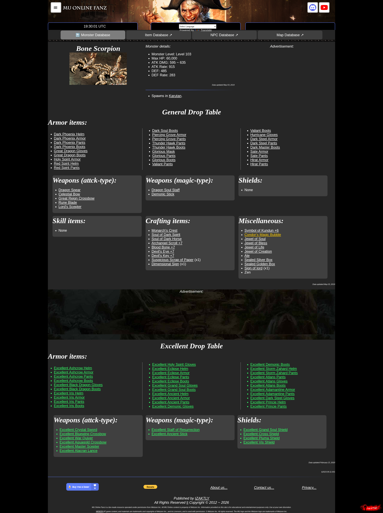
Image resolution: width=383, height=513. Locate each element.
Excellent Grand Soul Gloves (175, 385)
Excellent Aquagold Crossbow (83, 442)
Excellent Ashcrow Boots (73, 381)
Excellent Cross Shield (261, 434)
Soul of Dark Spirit (166, 235)
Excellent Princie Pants (268, 406)
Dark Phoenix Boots (69, 147)
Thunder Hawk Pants (168, 143)
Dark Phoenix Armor (70, 138)
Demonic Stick (163, 194)
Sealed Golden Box (259, 264)
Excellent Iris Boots (69, 406)
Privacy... (309, 487)
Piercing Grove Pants (169, 139)
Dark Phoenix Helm (69, 134)
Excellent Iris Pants (69, 401)
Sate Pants (259, 156)
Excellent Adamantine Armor (272, 390)
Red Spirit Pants (67, 168)
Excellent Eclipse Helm (170, 369)
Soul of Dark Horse (167, 239)
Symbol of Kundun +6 (261, 230)
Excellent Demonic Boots (270, 364)
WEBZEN (100, 511)
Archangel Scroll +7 (167, 243)
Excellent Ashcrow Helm (73, 368)
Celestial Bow (69, 194)
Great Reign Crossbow (76, 198)
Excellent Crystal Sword (78, 430)
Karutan (175, 96)
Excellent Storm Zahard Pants (274, 373)
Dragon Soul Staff (166, 190)
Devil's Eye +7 (163, 251)
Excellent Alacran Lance (78, 451)
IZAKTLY (202, 498)
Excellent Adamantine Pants (272, 394)
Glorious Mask (163, 151)
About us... (219, 487)
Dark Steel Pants (263, 143)
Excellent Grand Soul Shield (265, 430)
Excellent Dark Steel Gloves (272, 398)
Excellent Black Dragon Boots (77, 389)
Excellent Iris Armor (69, 397)
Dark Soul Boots (165, 130)
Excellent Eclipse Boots (170, 381)
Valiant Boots (260, 130)
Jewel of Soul (255, 239)
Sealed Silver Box (258, 260)
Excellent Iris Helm (68, 393)
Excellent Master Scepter (79, 446)
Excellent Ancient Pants (170, 402)
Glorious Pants (163, 156)
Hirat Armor (259, 160)
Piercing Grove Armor (169, 135)
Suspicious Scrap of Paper (172, 260)
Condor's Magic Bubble (262, 235)
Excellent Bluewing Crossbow (83, 434)
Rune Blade (67, 202)
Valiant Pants (162, 164)
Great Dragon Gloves (71, 151)
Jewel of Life (254, 247)
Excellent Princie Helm (268, 402)
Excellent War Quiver (76, 438)
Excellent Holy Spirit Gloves (174, 364)
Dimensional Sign (165, 264)
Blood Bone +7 (163, 247)
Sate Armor (259, 151)
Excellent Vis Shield (259, 442)
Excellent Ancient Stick (169, 434)
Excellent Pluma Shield (261, 438)
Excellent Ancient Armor (171, 398)
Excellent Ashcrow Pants (73, 376)
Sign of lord (253, 268)
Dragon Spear (69, 190)
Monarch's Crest (164, 230)
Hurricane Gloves (264, 135)
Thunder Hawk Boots (168, 147)
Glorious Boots (163, 160)
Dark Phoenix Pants (69, 142)
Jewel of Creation (258, 251)
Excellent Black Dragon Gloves (78, 385)
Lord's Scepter (69, 207)
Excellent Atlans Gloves (269, 381)
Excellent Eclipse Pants (170, 377)
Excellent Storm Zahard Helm (273, 369)
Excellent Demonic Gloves (173, 406)
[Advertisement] (281, 69)
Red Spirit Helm (66, 163)
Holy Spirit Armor (67, 159)
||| (56, 7)
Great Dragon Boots (70, 155)
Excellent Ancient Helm (170, 394)
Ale (247, 256)
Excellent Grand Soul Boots (174, 390)
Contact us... (264, 487)
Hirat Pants (259, 164)
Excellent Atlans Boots (268, 385)
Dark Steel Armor (264, 139)
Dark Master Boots (265, 147)
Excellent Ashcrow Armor (73, 372)
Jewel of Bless (255, 243)
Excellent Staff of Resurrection (176, 430)
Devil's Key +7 (163, 256)
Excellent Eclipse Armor (171, 373)
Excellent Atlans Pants (268, 377)
